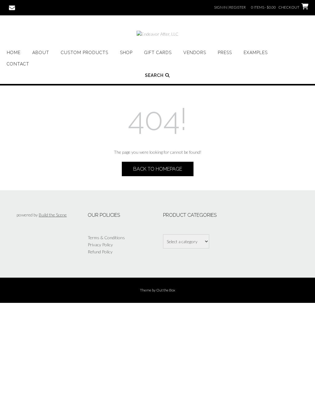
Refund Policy (100, 251)
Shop (126, 52)
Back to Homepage (157, 169)
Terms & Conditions (106, 237)
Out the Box (165, 290)
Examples (256, 52)
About (40, 52)
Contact (18, 63)
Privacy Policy (100, 244)
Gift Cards (158, 52)
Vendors (194, 52)
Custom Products (84, 52)
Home (14, 52)
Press (225, 52)
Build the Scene (53, 214)
